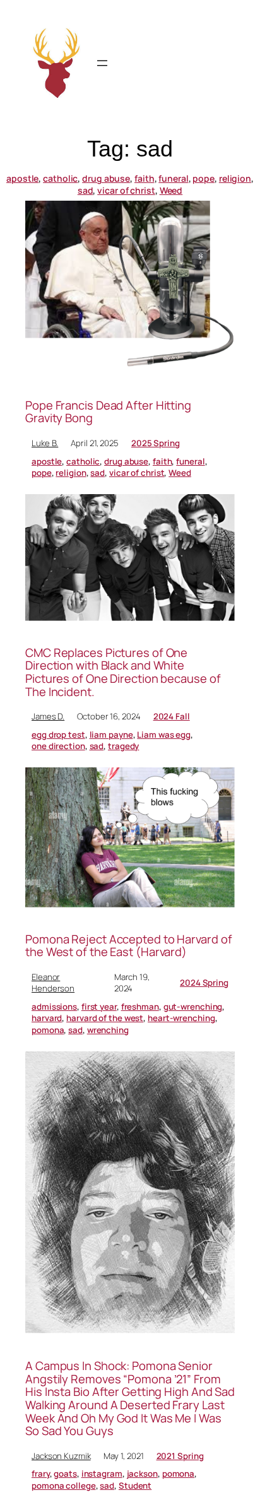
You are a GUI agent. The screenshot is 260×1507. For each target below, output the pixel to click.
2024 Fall (171, 716)
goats (65, 1473)
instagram (101, 1473)
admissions (54, 1006)
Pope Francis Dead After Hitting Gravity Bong (108, 412)
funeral (173, 178)
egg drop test (58, 734)
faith (144, 178)
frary (41, 1473)
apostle (22, 178)
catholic (60, 178)
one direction (58, 746)
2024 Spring (204, 982)
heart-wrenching (181, 1018)
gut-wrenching (193, 1006)
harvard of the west (104, 1018)
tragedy (123, 746)
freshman (140, 1006)
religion (235, 178)
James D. (48, 716)
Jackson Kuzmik (61, 1456)
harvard (47, 1018)
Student (135, 1485)
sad (85, 190)
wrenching (108, 1030)
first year (99, 1006)
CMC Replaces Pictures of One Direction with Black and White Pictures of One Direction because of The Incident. (122, 672)
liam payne (111, 734)
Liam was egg (164, 734)
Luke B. (45, 443)
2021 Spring (180, 1456)
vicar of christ (126, 190)
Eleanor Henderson (53, 983)
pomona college (64, 1485)
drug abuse (106, 178)
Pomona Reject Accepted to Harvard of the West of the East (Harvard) (128, 946)
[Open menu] (102, 63)
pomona (48, 1030)
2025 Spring (155, 443)
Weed (171, 190)
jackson (142, 1473)
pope (203, 178)
